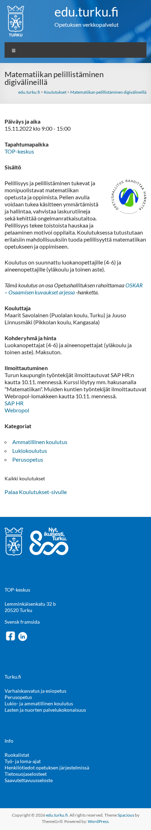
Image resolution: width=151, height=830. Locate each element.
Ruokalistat (17, 755)
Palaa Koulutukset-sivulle (36, 491)
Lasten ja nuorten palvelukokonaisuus (45, 710)
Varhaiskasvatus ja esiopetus (35, 691)
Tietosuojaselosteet (26, 774)
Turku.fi (13, 677)
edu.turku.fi (86, 11)
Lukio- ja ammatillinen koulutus (39, 703)
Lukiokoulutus (29, 450)
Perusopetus (27, 459)
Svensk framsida (22, 622)
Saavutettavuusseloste (29, 780)
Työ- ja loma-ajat (23, 761)
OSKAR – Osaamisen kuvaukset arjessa (74, 288)
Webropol (17, 410)
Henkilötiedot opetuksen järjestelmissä (47, 767)
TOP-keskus (19, 151)
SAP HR (14, 403)
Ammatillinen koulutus (39, 441)
